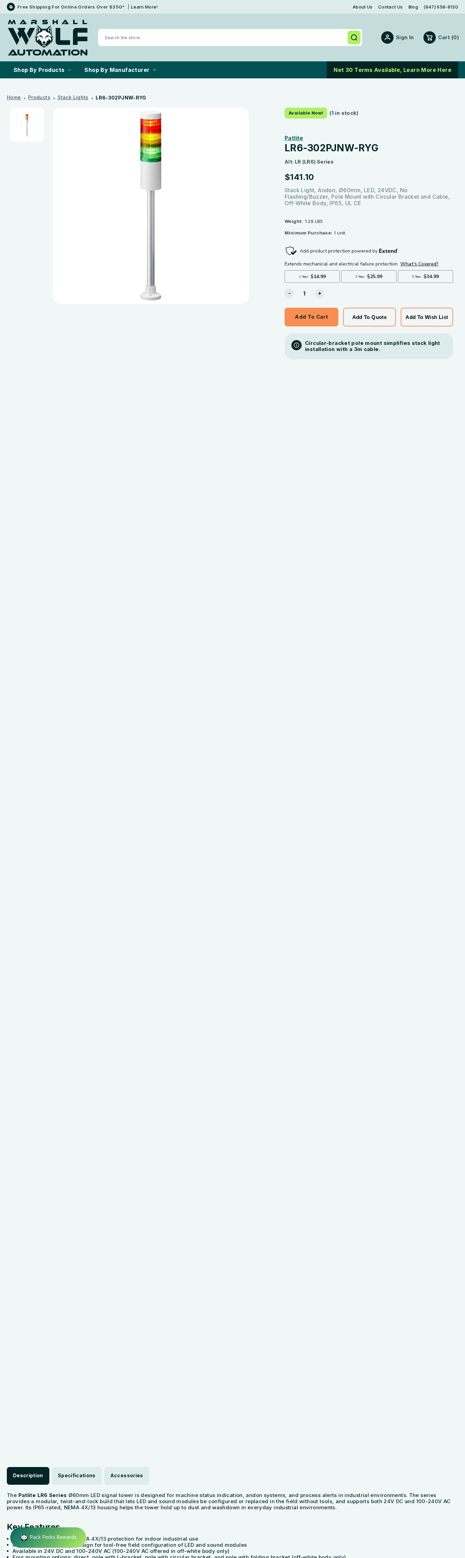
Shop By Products (39, 69)
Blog (413, 7)
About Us (363, 7)
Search (354, 37)
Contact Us (390, 7)
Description (28, 1475)
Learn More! (144, 7)
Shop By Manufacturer (116, 69)
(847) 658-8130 (440, 7)
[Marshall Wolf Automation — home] (48, 38)
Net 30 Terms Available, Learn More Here (392, 69)
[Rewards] (48, 1537)
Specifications (77, 1475)
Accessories (126, 1475)
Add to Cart (311, 317)
